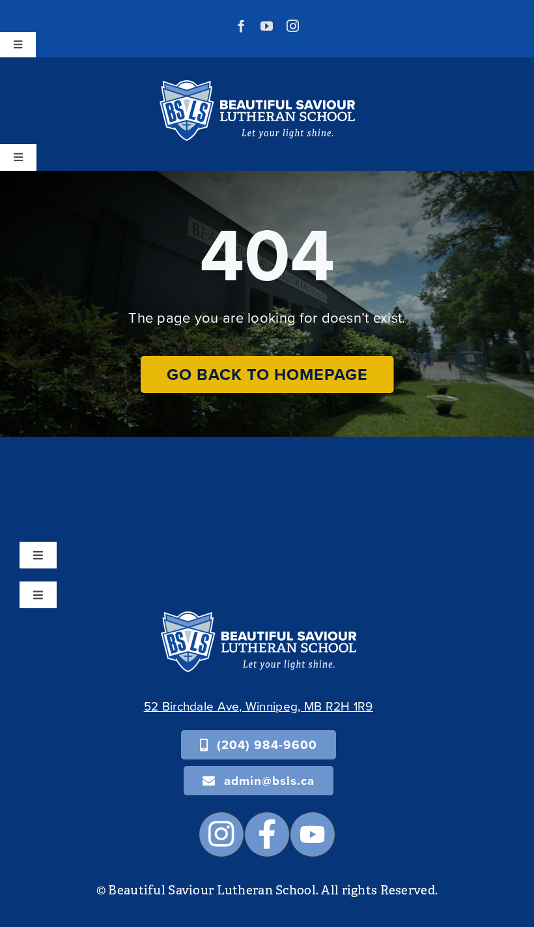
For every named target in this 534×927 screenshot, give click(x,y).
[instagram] (293, 26)
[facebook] (241, 26)
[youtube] (266, 26)
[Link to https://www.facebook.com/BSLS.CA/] (267, 834)
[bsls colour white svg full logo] (257, 86)
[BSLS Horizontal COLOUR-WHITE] (258, 617)
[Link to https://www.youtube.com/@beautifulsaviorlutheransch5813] (312, 834)
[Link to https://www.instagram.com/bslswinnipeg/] (221, 834)
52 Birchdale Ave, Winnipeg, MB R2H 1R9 (258, 705)
